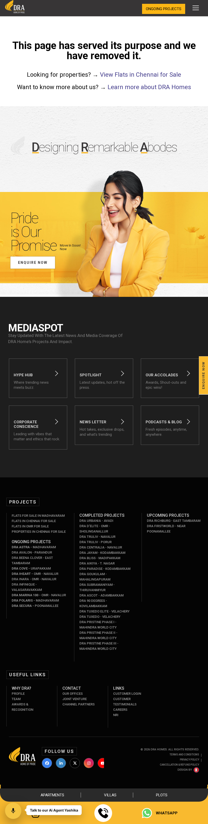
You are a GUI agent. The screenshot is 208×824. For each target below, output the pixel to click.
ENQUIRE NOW (32, 263)
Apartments (52, 795)
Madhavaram (34, 547)
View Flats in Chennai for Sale (140, 74)
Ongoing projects (163, 9)
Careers (120, 710)
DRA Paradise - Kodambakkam (104, 569)
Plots (161, 795)
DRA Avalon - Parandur (32, 552)
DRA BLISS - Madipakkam (99, 558)
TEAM (16, 699)
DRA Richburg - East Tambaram (173, 521)
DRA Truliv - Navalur (97, 537)
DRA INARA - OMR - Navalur (34, 579)
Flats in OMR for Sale (30, 526)
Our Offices (72, 694)
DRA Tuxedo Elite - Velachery (104, 611)
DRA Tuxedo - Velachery (99, 617)
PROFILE (18, 694)
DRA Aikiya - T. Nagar (97, 563)
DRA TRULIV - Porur (95, 542)
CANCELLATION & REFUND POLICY (179, 764)
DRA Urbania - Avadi (96, 521)
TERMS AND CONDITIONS (184, 754)
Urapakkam (31, 568)
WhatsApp (167, 813)
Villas (110, 795)
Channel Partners (78, 704)
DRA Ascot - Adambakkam (101, 595)
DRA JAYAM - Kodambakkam (102, 553)
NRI (115, 715)
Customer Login (127, 694)
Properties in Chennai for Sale (39, 532)
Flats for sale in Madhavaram (38, 516)
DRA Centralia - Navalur (100, 547)
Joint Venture (74, 699)
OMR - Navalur (35, 574)
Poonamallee (35, 606)
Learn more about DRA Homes (149, 87)
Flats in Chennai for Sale (34, 521)
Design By (185, 769)
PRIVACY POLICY (189, 759)
